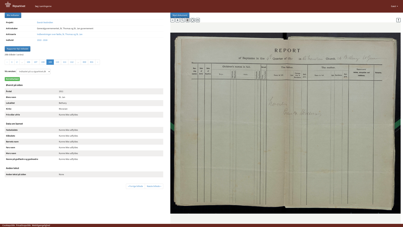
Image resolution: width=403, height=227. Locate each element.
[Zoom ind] (177, 20)
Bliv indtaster (13, 15)
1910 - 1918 (42, 40)
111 (64, 62)
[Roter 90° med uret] (192, 20)
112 (72, 62)
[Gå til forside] (17, 6)
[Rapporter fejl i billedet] (398, 20)
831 (91, 62)
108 (43, 62)
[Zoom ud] (172, 20)
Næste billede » (154, 186)
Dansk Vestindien (45, 22)
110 (57, 62)
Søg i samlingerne (43, 6)
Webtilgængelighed (41, 225)
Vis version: (10, 71)
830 (84, 62)
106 (28, 62)
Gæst (393, 6)
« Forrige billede (135, 186)
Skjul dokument (179, 15)
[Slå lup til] (182, 20)
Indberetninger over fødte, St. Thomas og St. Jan (59, 34)
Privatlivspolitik (23, 225)
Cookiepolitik (8, 225)
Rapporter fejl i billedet (17, 48)
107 (35, 62)
